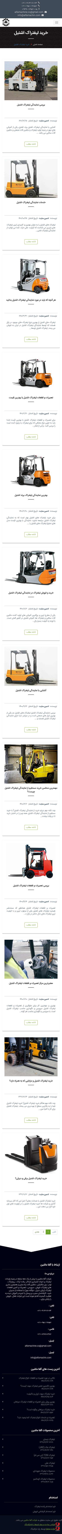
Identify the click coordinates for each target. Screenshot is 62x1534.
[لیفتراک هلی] (2, 1463)
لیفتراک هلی (48, 1465)
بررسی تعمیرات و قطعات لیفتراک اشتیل (31, 886)
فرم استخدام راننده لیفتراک (45, 1506)
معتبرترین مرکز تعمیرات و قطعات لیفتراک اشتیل (31, 983)
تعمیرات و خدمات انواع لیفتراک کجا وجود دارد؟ (36, 1419)
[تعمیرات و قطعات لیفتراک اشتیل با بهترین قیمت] (31, 373)
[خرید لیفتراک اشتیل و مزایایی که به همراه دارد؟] (31, 1056)
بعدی (37, 1232)
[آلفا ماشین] (7, 22)
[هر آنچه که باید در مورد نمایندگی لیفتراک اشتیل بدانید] (31, 275)
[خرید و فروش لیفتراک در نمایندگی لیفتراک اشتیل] (31, 568)
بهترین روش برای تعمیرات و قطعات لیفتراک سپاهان (34, 1403)
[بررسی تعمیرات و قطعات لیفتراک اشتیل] (31, 861)
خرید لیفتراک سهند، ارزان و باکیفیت (41, 1395)
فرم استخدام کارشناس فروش (44, 1511)
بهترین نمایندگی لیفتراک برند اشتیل (31, 495)
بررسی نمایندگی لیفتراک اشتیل (31, 105)
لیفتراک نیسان (47, 1441)
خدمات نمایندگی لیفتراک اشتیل (31, 202)
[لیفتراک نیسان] (2, 1439)
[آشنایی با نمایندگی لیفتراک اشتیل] (31, 666)
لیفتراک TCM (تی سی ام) (44, 1457)
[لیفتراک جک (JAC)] (2, 1447)
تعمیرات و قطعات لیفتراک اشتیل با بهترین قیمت (31, 398)
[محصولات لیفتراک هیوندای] (2, 1471)
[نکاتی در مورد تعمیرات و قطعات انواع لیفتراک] (2, 1378)
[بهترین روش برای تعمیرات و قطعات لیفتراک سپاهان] (2, 1402)
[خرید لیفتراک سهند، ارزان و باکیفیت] (2, 1394)
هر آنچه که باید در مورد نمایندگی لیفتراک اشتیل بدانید (31, 300)
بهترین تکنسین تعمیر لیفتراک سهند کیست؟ (37, 1387)
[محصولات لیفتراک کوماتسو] (2, 1479)
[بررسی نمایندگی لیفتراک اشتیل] (31, 80)
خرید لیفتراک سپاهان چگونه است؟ (41, 1411)
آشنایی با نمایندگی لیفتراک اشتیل (31, 690)
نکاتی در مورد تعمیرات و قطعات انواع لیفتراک (37, 1379)
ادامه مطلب (31, 144)
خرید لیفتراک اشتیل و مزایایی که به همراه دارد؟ (31, 1081)
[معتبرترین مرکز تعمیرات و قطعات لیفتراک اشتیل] (31, 959)
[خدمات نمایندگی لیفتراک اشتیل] (31, 178)
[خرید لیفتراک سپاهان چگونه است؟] (2, 1409)
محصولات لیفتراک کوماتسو (44, 1480)
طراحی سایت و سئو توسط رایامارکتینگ (40, 1524)
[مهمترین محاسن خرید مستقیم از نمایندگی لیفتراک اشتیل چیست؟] (31, 764)
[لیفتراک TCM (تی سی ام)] (2, 1455)
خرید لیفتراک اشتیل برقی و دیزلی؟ (31, 1178)
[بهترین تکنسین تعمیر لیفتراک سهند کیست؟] (2, 1386)
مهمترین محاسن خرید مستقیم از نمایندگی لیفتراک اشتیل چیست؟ (31, 790)
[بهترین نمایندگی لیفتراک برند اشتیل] (31, 471)
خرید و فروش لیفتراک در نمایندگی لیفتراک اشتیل (31, 593)
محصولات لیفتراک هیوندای (44, 1472)
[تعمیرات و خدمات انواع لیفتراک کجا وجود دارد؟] (2, 1417)
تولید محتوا (50, 1529)
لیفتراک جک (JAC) (47, 1449)
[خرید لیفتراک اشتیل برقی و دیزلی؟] (31, 1154)
